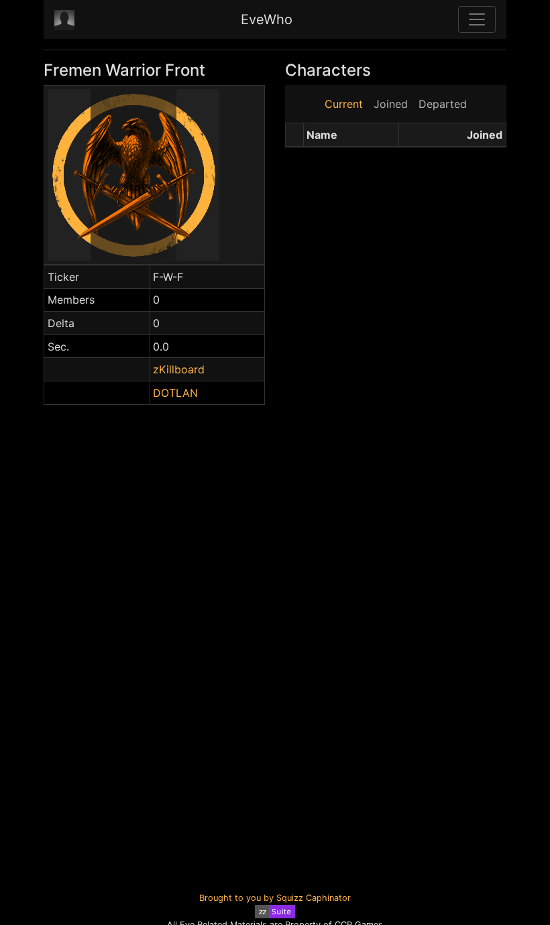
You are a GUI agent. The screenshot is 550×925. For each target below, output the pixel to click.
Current (344, 104)
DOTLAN (175, 392)
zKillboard (179, 369)
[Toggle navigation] (477, 19)
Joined (391, 104)
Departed (443, 104)
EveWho (266, 19)
